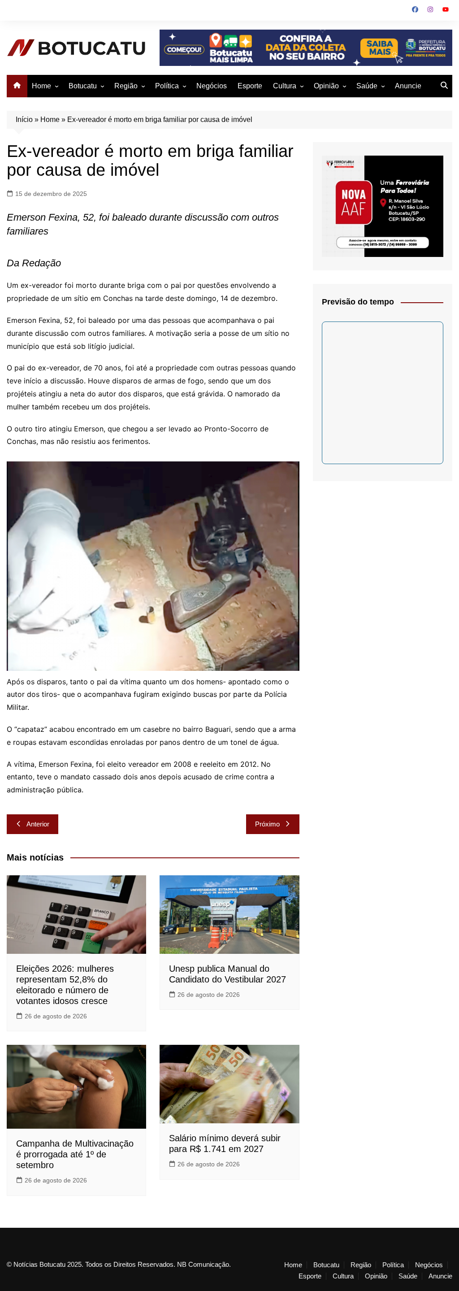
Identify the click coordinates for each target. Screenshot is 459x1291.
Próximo (267, 824)
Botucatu (83, 86)
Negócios (211, 86)
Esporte (250, 86)
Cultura (284, 86)
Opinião (326, 86)
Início (24, 119)
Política (167, 86)
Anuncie (408, 86)
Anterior (37, 824)
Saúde (366, 86)
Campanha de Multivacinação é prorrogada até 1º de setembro (75, 1154)
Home (41, 86)
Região (126, 86)
